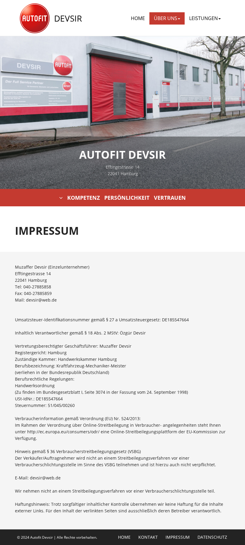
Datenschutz (212, 537)
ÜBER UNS (165, 18)
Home (138, 18)
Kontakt (148, 537)
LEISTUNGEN (203, 18)
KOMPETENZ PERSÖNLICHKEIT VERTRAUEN (126, 197)
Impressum (178, 537)
